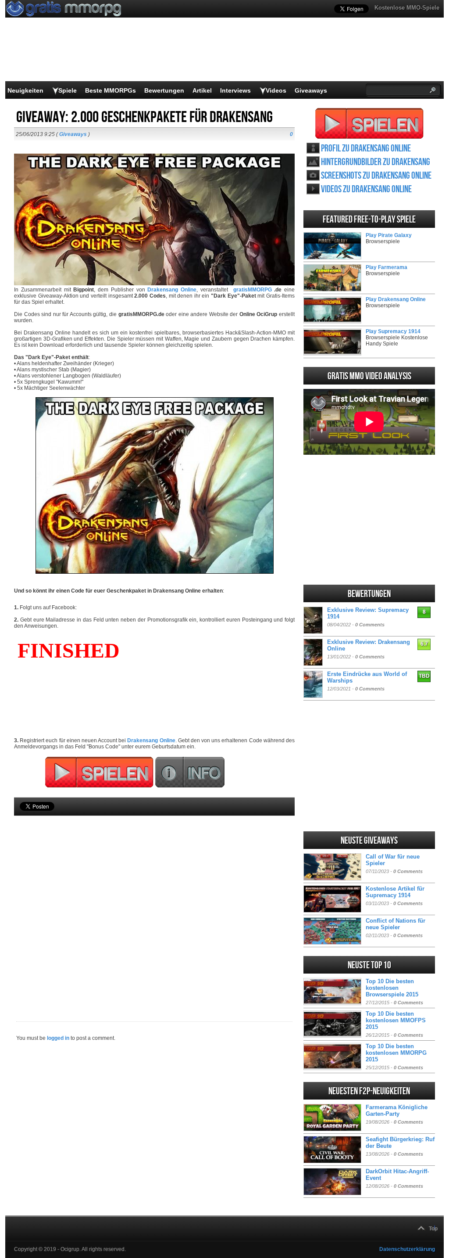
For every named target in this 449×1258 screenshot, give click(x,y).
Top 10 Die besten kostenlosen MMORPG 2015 (396, 1053)
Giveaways (311, 90)
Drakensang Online (151, 740)
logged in (58, 1038)
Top (433, 1229)
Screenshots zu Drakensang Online (376, 176)
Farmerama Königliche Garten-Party (397, 1110)
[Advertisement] (154, 903)
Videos (276, 90)
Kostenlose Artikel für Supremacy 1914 (395, 892)
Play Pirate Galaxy (389, 235)
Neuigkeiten (25, 90)
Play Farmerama (386, 267)
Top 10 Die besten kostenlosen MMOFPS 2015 (396, 1020)
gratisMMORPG (252, 290)
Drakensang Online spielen (369, 123)
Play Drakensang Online (396, 299)
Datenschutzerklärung (407, 1249)
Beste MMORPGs (110, 90)
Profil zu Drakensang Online (366, 149)
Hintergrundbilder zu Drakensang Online (375, 162)
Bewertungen (164, 90)
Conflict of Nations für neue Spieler (395, 924)
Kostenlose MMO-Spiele (406, 7)
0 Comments (370, 624)
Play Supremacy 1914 (393, 331)
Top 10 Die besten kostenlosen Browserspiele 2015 (392, 988)
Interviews (235, 90)
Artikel (202, 90)
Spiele (67, 90)
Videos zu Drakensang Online (366, 189)
